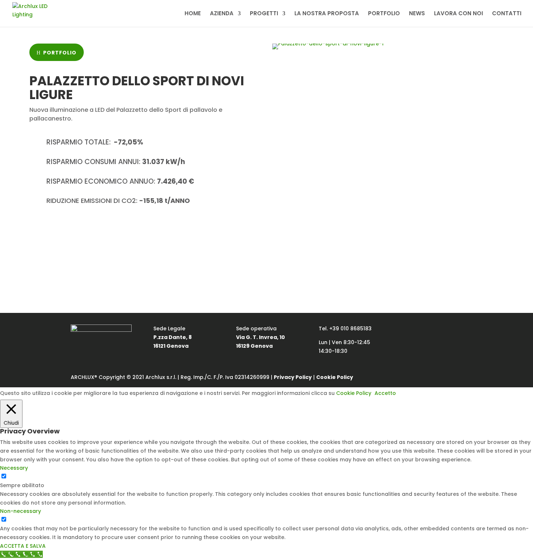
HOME (193, 14)
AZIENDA (222, 14)
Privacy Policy (293, 377)
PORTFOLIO (384, 14)
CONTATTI (506, 14)
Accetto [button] (385, 393)
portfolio (60, 52)
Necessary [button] (14, 468)
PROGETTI (264, 14)
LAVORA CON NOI (458, 14)
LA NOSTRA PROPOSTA (326, 14)
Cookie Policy (334, 377)
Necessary (23, 476)
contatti (141, 229)
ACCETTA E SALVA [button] (23, 546)
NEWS (417, 14)
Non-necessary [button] (20, 511)
